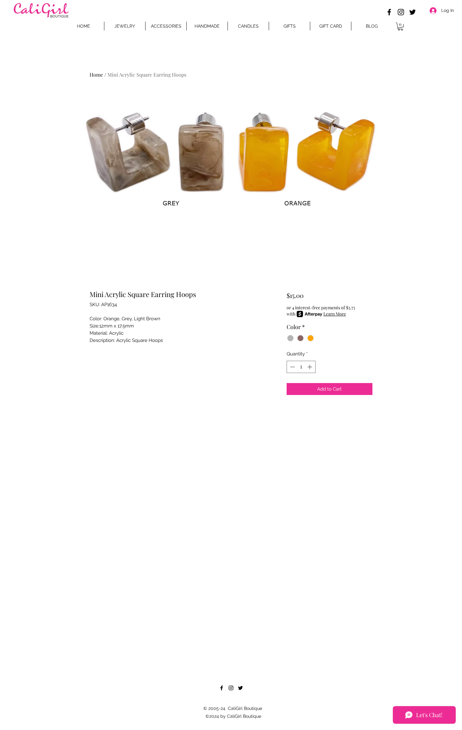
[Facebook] (389, 12)
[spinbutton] (301, 367)
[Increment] (310, 367)
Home (96, 74)
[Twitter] (412, 12)
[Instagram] (401, 12)
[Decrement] (292, 367)
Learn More (334, 314)
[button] (400, 26)
